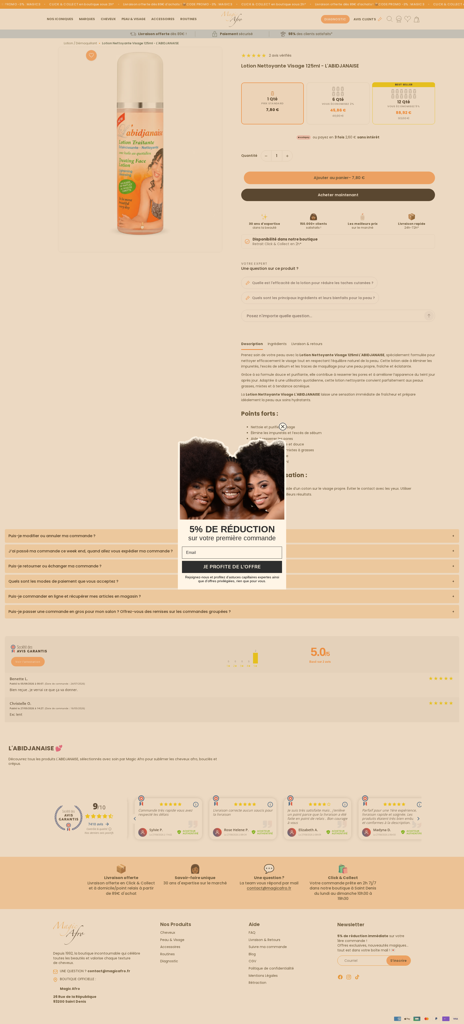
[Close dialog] (282, 426)
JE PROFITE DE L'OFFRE (232, 567)
